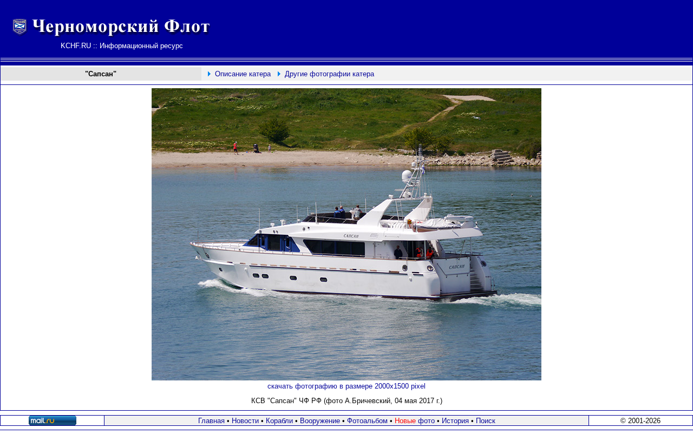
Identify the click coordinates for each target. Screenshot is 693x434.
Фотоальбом (367, 421)
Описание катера (243, 74)
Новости (245, 421)
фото (415, 421)
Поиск (485, 421)
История (455, 421)
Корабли (279, 421)
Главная (211, 421)
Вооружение (320, 421)
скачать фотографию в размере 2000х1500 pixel (346, 386)
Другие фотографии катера (329, 74)
